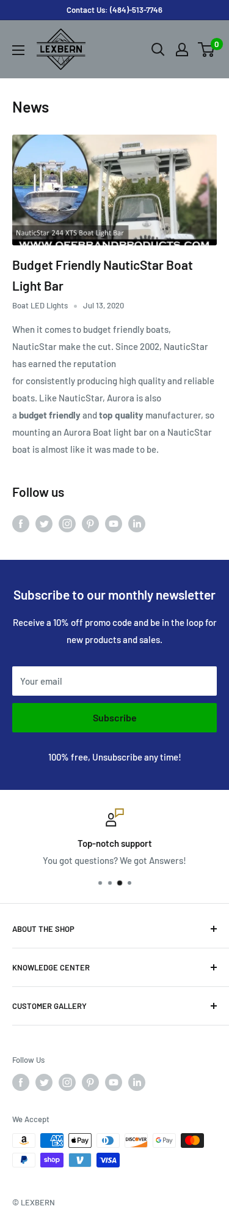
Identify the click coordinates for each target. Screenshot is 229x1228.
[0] (206, 49)
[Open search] (158, 49)
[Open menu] (18, 50)
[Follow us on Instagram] (67, 523)
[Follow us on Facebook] (20, 523)
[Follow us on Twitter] (44, 523)
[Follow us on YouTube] (113, 523)
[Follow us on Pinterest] (90, 523)
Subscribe (115, 717)
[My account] (182, 49)
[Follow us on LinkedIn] (136, 523)
